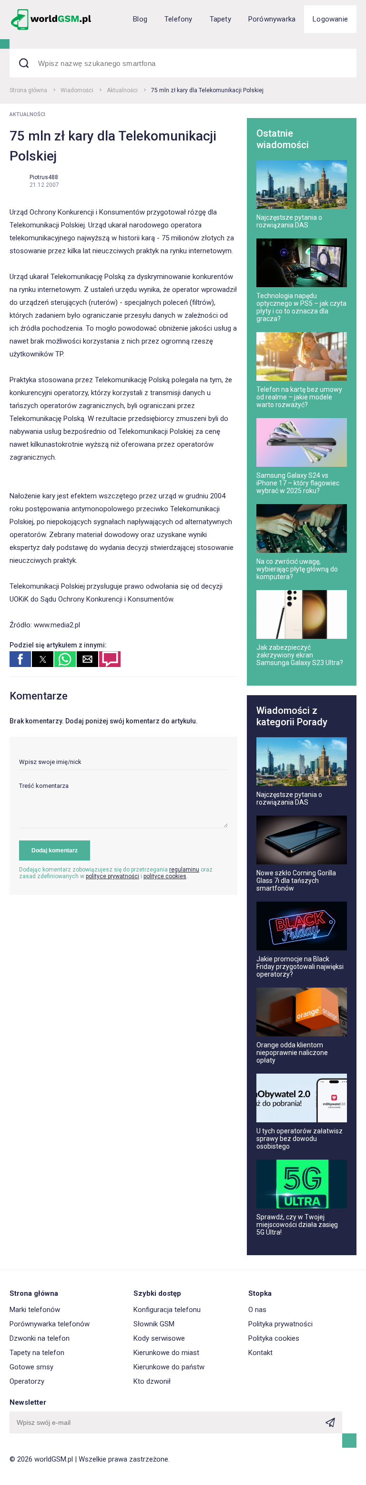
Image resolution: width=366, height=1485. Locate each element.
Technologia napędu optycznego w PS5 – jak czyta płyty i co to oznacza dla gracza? (301, 307)
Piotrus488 (44, 177)
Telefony (178, 19)
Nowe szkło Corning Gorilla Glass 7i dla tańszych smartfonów (296, 880)
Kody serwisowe (159, 1338)
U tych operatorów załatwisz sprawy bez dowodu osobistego (299, 1138)
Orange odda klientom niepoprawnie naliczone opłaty (292, 1052)
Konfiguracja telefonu (167, 1309)
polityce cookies (164, 876)
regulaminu (184, 869)
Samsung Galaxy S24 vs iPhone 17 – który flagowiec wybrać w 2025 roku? (297, 483)
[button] (20, 659)
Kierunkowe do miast (166, 1352)
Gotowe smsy (31, 1367)
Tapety (220, 19)
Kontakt (260, 1352)
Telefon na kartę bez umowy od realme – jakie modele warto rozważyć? (299, 397)
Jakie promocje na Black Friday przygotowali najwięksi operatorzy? (300, 966)
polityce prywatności (112, 876)
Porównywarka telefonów (50, 1324)
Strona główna (28, 90)
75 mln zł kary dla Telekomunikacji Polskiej (207, 90)
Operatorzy (27, 1381)
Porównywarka (271, 19)
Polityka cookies (273, 1338)
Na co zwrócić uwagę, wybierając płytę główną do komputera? (297, 569)
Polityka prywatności (280, 1324)
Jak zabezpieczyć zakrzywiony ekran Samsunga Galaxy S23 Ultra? (299, 655)
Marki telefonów (35, 1309)
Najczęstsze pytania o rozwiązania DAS (289, 221)
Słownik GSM (153, 1324)
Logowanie (330, 19)
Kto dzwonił (152, 1381)
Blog (140, 19)
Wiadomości (77, 90)
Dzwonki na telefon (40, 1338)
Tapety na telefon (37, 1352)
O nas (257, 1309)
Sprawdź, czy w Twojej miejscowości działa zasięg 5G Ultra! (297, 1224)
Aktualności (122, 90)
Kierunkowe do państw (168, 1367)
